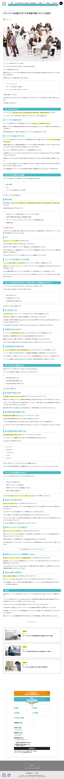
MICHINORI (41, 549)
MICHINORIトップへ (32, 622)
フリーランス (11, 10)
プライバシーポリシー (18, 752)
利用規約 (17, 742)
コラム (5, 10)
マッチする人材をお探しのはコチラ (32, 693)
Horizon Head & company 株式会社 (32, 768)
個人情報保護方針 (29, 773)
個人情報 (21, 742)
